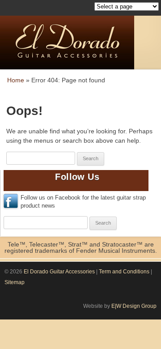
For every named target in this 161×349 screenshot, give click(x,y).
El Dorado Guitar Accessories (59, 271)
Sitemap (14, 282)
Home (15, 80)
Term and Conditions (124, 271)
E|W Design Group (134, 306)
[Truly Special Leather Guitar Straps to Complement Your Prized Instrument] (80, 43)
